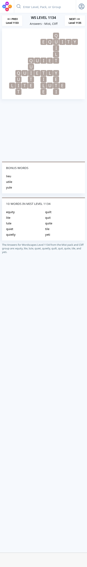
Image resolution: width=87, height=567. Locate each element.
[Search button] (18, 6)
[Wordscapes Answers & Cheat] (7, 6)
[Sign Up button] (81, 6)
